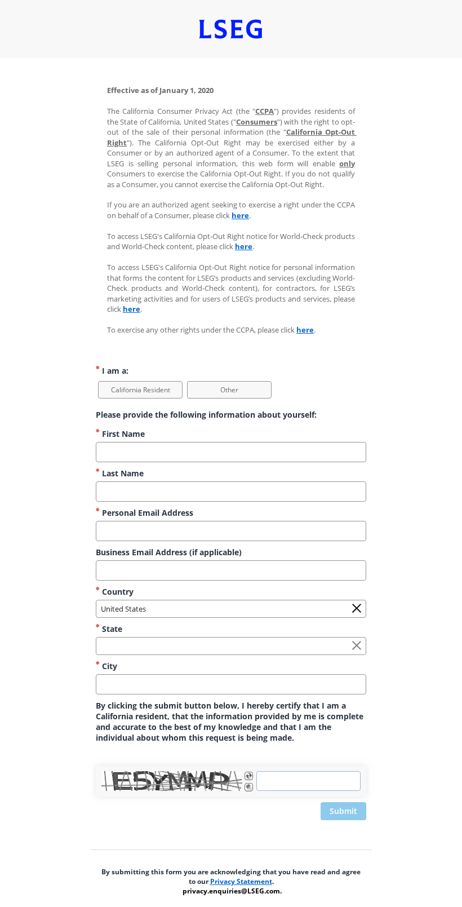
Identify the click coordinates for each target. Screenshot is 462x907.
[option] (140, 390)
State (111, 628)
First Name (122, 433)
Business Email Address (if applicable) (169, 552)
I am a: (114, 370)
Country (117, 591)
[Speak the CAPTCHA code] (249, 787)
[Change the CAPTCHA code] (249, 776)
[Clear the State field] (356, 646)
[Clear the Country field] (356, 609)
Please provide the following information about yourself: (206, 414)
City (108, 666)
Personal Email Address (146, 512)
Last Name (122, 473)
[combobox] (231, 609)
